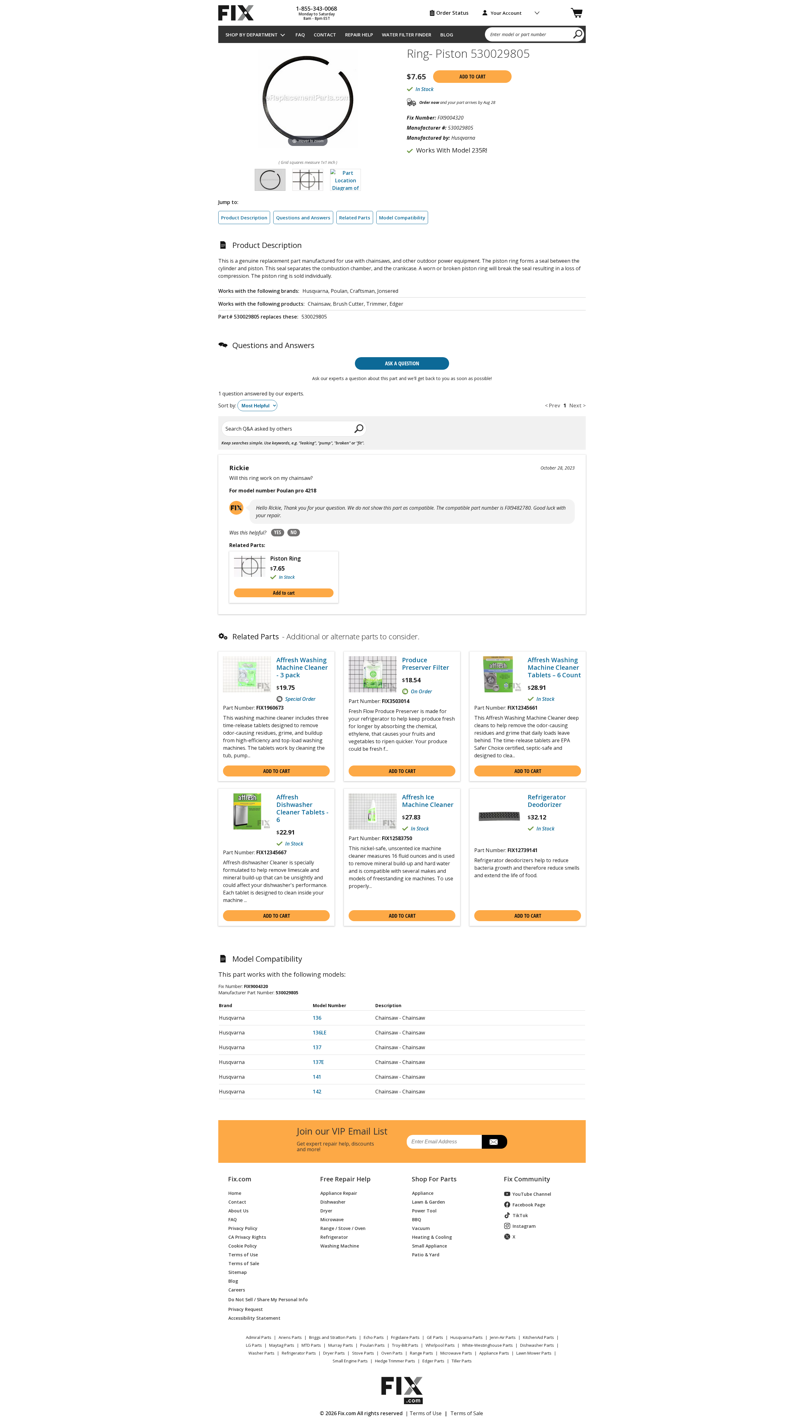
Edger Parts (433, 1361)
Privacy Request (245, 1309)
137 (317, 1047)
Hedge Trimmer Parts (395, 1361)
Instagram (524, 1226)
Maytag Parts (281, 1345)
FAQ (300, 34)
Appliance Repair (338, 1193)
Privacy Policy (243, 1228)
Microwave (332, 1219)
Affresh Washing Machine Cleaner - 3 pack (302, 667)
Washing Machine (339, 1245)
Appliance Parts (494, 1353)
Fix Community (527, 1179)
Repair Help (359, 34)
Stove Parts (363, 1353)
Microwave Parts (456, 1353)
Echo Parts (374, 1337)
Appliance (422, 1193)
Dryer (326, 1210)
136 (317, 1017)
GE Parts (435, 1337)
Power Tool (424, 1210)
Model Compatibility (402, 217)
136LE (319, 1032)
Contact (325, 34)
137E (318, 1062)
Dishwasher (332, 1202)
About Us (238, 1210)
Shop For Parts (434, 1179)
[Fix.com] (238, 13)
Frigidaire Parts (405, 1337)
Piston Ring (285, 558)
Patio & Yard (425, 1254)
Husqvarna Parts (466, 1337)
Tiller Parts (462, 1361)
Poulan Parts (372, 1345)
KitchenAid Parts (538, 1337)
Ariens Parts (290, 1337)
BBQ (416, 1219)
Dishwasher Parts (537, 1345)
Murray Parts (340, 1345)
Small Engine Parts (350, 1361)
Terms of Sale (243, 1263)
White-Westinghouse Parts (487, 1345)
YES (277, 532)
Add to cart (472, 76)
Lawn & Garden (428, 1202)
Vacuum (421, 1228)
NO (294, 532)
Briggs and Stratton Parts (332, 1337)
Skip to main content (402, 7)
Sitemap (237, 1272)
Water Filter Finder (406, 34)
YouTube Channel (532, 1194)
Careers (236, 1289)
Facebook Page (529, 1205)
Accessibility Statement (254, 1318)
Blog (446, 34)
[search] (578, 34)
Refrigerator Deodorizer (547, 800)
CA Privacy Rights (247, 1237)
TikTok (520, 1215)
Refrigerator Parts (299, 1353)
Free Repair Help (345, 1179)
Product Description (244, 217)
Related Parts (354, 217)
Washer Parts (261, 1353)
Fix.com (239, 1179)
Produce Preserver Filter (425, 663)
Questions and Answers (303, 217)
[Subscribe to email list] (494, 1142)
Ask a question (402, 363)
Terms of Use (243, 1254)
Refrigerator (334, 1237)
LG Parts (254, 1345)
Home (234, 1193)
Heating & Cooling (432, 1237)
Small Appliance (429, 1245)
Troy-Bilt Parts (405, 1345)
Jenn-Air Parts (503, 1337)
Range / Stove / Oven (343, 1228)
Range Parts (421, 1353)
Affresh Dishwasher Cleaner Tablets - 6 (302, 808)
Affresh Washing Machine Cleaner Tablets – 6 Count (554, 667)
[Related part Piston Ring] (252, 568)
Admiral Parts (258, 1337)
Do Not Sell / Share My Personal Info (265, 1299)
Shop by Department (251, 34)
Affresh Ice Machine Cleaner (428, 800)
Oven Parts (392, 1353)
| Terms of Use (423, 1413)
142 (317, 1091)
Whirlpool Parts (440, 1345)
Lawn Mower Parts (533, 1353)
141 (317, 1076)
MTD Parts (311, 1345)
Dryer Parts (334, 1353)
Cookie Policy (242, 1245)
